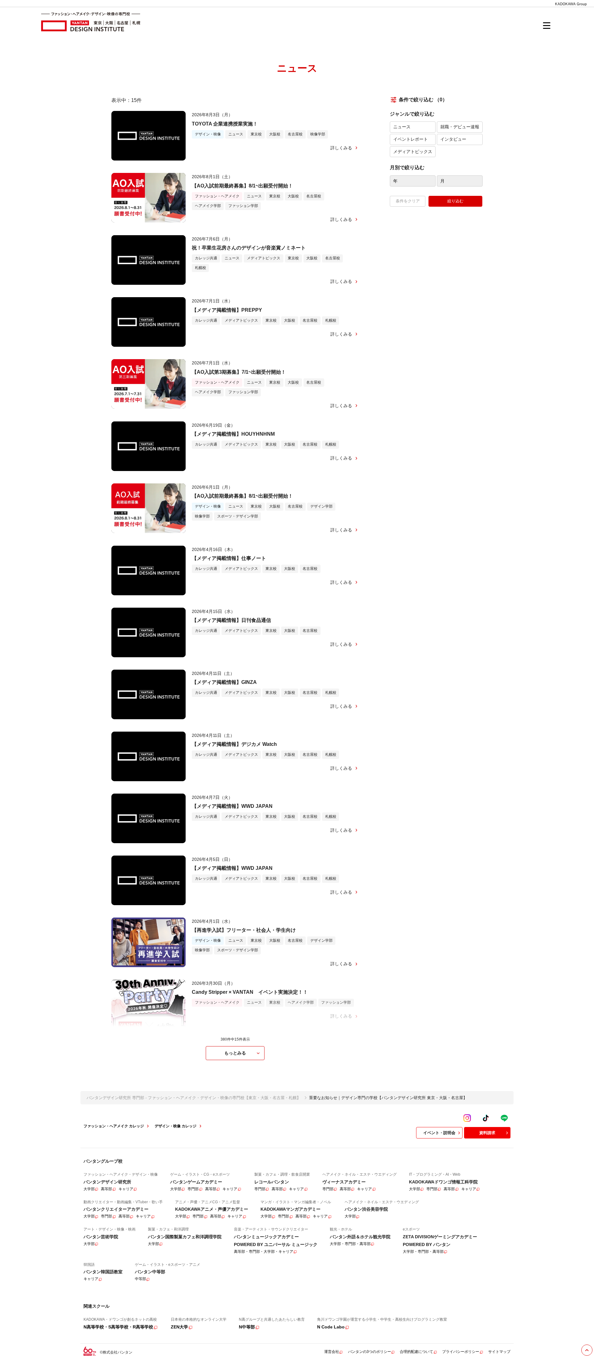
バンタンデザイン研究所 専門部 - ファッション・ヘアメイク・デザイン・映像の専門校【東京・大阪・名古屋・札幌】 (194, 1098)
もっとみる (235, 1052)
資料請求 (487, 1132)
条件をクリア (408, 201)
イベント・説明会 (439, 1132)
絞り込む (455, 201)
